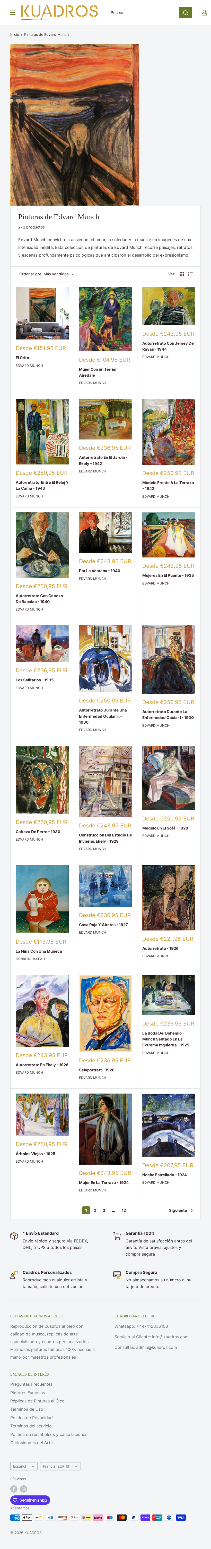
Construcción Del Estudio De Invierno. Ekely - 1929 (105, 838)
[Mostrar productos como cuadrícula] (182, 274)
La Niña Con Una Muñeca (39, 951)
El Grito (22, 357)
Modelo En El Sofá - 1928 (165, 828)
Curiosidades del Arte (31, 1442)
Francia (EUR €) (56, 1466)
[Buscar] (185, 12)
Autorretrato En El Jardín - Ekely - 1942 (103, 460)
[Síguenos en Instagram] (23, 1489)
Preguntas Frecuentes (31, 1384)
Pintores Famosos (27, 1392)
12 (124, 1210)
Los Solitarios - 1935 (35, 680)
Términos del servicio (31, 1425)
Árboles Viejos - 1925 (35, 1153)
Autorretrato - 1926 (160, 948)
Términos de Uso (26, 1409)
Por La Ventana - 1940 (99, 570)
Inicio (14, 34)
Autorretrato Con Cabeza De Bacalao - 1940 (39, 598)
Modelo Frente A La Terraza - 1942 (168, 485)
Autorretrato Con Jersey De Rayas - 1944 (168, 346)
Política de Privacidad (31, 1417)
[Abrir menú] (12, 13)
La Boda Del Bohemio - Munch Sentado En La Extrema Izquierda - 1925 (165, 1039)
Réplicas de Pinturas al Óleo (37, 1400)
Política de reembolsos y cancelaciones (48, 1434)
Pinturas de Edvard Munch (46, 34)
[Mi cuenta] (204, 12)
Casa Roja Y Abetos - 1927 (103, 924)
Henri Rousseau (30, 959)
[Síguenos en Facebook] (13, 1489)
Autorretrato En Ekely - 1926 (42, 1064)
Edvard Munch (29, 365)
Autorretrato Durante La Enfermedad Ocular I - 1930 (168, 714)
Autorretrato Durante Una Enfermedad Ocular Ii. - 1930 (103, 716)
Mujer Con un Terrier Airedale (98, 372)
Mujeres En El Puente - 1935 (168, 575)
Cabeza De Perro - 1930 (38, 831)
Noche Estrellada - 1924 (164, 1174)
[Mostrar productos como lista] (190, 274)
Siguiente (178, 1210)
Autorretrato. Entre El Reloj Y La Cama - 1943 (42, 485)
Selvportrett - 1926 (97, 1070)
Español (19, 1466)
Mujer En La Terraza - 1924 (104, 1182)
